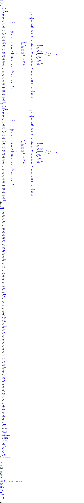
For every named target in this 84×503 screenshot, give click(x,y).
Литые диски (10, 23)
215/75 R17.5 (30, 12)
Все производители (4, 18)
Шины (1, 482)
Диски (1, 471)
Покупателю (1, 486)
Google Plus (3, 497)
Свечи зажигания (2, 478)
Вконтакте (3, 459)
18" (9, 28)
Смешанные (22, 44)
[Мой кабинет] (0, 5)
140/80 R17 (22, 46)
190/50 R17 (22, 50)
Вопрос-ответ (1, 488)
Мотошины (4, 356)
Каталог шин (22, 41)
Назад (3, 210)
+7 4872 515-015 (2, 207)
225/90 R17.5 (30, 14)
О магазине (1, 490)
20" (9, 29)
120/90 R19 (22, 53)
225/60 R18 (3, 16)
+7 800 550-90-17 (2, 3)
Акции (1, 489)
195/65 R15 (3, 14)
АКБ (3, 354)
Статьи (1, 492)
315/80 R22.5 (30, 17)
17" (9, 27)
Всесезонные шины (4, 9)
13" (9, 25)
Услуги (3, 443)
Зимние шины (3, 10)
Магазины (1, 491)
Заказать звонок (4, 455)
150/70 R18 (22, 52)
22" (9, 30)
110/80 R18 (22, 47)
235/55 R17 (3, 17)
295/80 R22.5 (30, 16)
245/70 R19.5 (30, 15)
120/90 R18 (22, 48)
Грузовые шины (4, 367)
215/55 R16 (3, 15)
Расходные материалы (2, 485)
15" (9, 26)
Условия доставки (2, 487)
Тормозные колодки (2, 480)
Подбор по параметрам (4, 8)
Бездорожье (22, 43)
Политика (1, 493)
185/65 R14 (3, 12)
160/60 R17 (22, 49)
